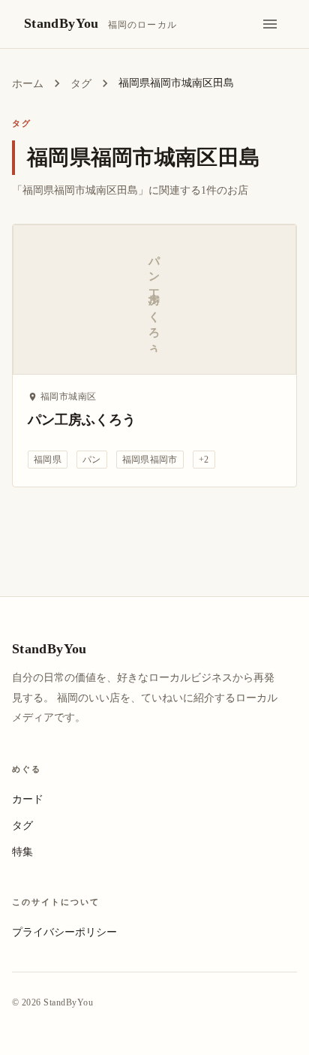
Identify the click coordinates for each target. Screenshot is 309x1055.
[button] (48, 460)
